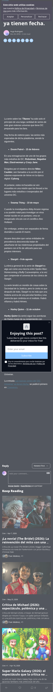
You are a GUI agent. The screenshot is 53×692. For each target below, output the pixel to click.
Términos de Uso (29, 364)
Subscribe (26, 355)
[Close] (49, 322)
